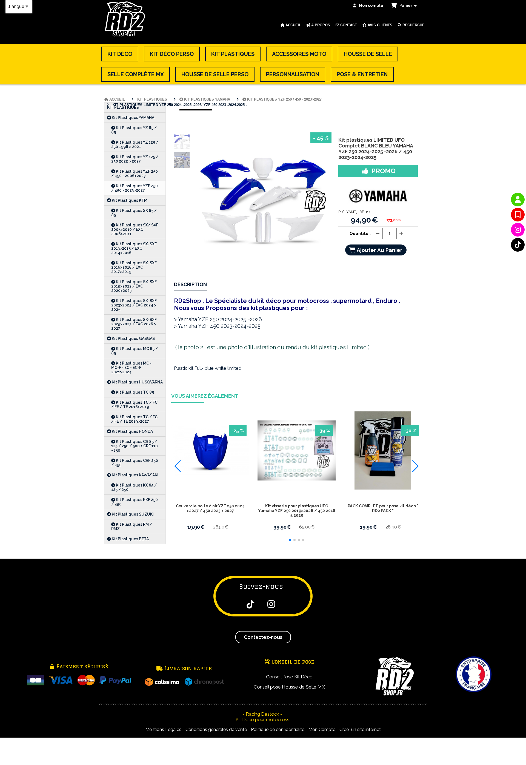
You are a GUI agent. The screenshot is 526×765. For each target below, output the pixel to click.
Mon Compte (321, 729)
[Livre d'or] (518, 214)
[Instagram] (518, 230)
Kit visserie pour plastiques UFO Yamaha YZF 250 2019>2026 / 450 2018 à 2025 (296, 510)
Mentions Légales (163, 729)
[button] (290, 540)
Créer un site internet (360, 729)
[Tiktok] (518, 245)
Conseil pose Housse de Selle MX (289, 687)
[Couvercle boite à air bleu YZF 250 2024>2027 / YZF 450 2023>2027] (210, 450)
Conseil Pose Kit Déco (289, 676)
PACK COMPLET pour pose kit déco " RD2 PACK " (383, 508)
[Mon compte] (518, 199)
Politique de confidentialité (277, 729)
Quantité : (360, 233)
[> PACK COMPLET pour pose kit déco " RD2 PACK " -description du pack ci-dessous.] (383, 450)
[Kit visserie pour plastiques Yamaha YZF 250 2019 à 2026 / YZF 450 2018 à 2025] (297, 450)
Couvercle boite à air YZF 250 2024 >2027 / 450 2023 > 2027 (210, 508)
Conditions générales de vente (216, 729)
